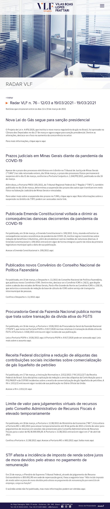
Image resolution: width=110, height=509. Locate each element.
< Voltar (9, 97)
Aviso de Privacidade (87, 506)
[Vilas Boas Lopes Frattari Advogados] (55, 7)
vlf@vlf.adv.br (53, 507)
